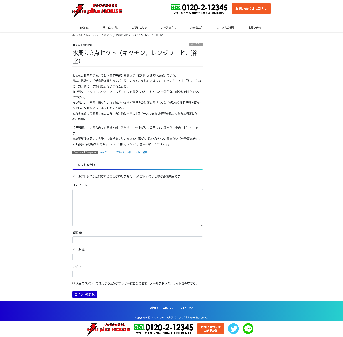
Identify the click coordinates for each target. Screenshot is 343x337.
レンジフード (117, 152)
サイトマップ (186, 308)
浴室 (145, 152)
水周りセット (133, 152)
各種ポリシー (169, 308)
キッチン (195, 44)
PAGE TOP (332, 324)
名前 (77, 232)
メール (78, 249)
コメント (80, 185)
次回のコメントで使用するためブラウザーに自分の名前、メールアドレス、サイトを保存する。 (137, 283)
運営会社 (154, 308)
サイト (76, 266)
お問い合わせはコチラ (251, 8)
